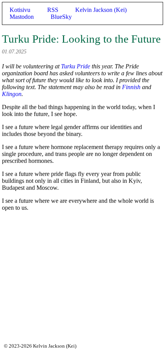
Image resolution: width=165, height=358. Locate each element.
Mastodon (22, 16)
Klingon (11, 94)
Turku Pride (75, 66)
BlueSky (61, 16)
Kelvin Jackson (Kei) (101, 10)
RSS (52, 10)
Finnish (131, 87)
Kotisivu (20, 10)
